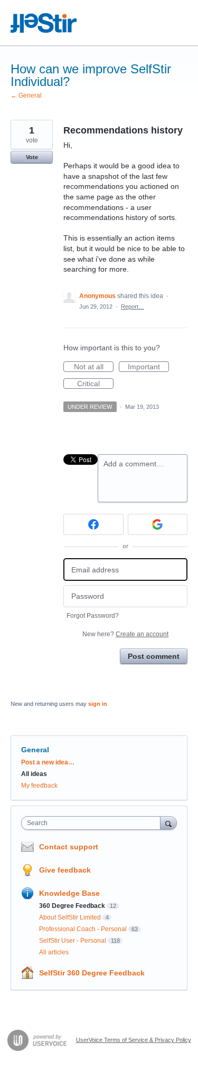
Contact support (68, 846)
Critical (95, 384)
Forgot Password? (93, 615)
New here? (125, 634)
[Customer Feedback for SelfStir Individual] (44, 23)
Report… (132, 306)
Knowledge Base (69, 893)
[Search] (168, 822)
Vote (32, 157)
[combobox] (93, 823)
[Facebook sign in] (93, 524)
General (35, 749)
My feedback (39, 785)
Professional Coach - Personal (83, 929)
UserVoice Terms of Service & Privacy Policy (133, 1040)
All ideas (34, 774)
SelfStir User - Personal (72, 940)
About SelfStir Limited (70, 917)
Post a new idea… (47, 762)
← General (26, 95)
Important (148, 367)
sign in (97, 704)
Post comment (154, 656)
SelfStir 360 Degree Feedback (92, 973)
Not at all (94, 367)
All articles (54, 952)
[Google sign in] (158, 524)
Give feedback (65, 870)
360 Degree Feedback (72, 906)
